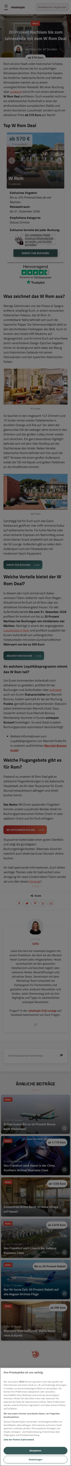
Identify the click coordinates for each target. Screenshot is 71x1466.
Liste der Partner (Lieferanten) (19, 1439)
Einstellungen (35, 1459)
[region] (35, 1417)
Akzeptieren (35, 1450)
